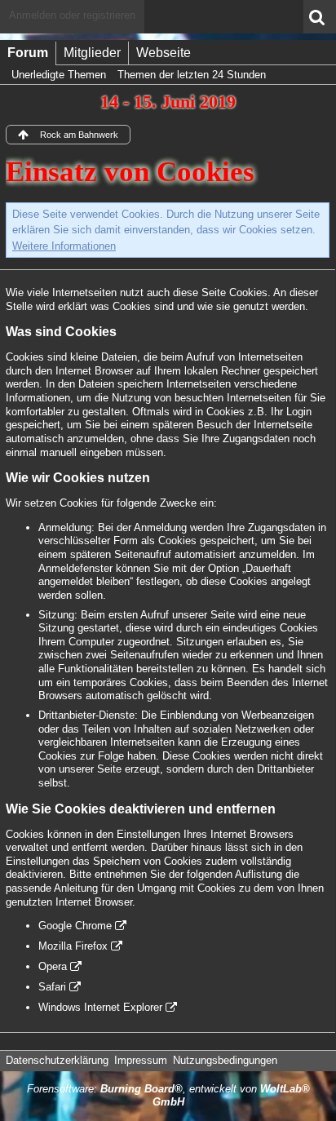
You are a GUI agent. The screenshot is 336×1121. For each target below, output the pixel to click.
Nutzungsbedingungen (225, 1060)
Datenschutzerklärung (57, 1060)
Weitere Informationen (64, 246)
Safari (52, 987)
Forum (27, 53)
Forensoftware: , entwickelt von (168, 1096)
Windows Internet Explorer (100, 1007)
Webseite (163, 53)
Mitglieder (92, 53)
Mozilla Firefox (73, 946)
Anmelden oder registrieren (72, 15)
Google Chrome (75, 925)
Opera (52, 966)
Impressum (140, 1060)
